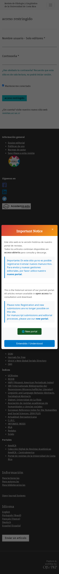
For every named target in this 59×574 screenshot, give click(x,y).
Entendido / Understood (29, 343)
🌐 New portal (29, 331)
